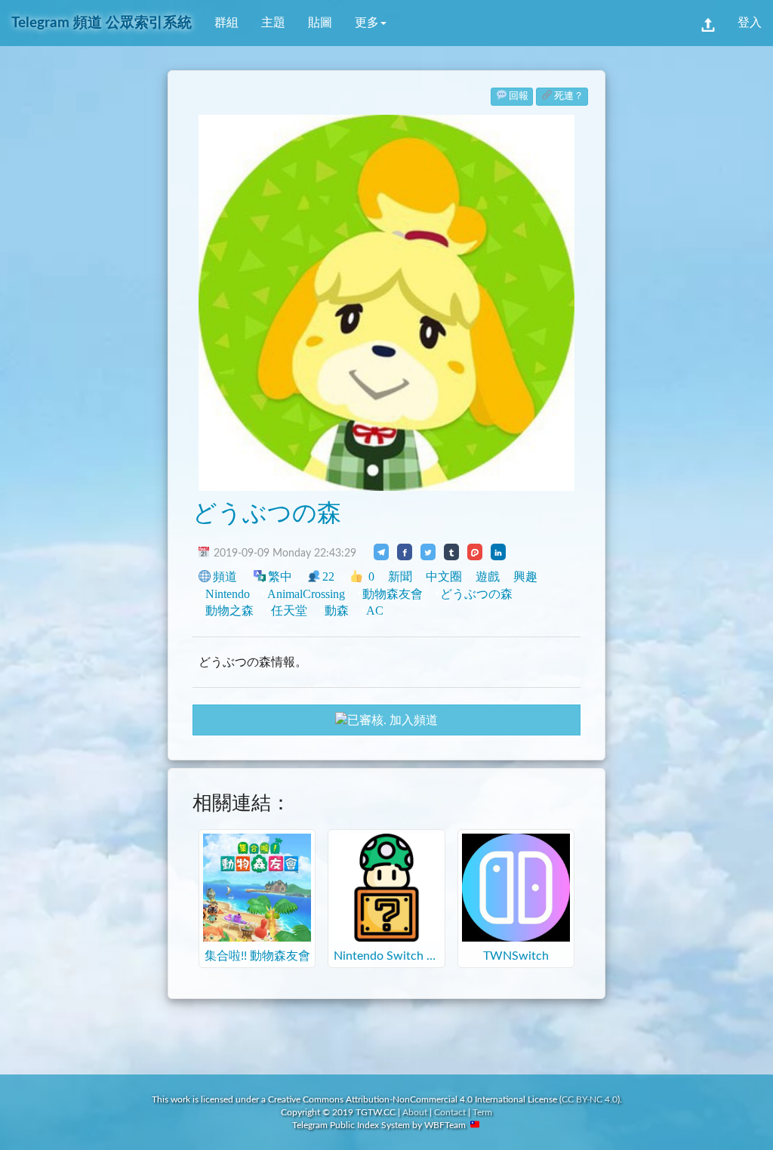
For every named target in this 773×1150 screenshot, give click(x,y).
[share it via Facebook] (404, 552)
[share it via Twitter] (428, 552)
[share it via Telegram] (381, 552)
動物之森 (229, 610)
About (414, 1112)
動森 (337, 610)
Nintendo (227, 593)
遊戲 (488, 576)
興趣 (525, 576)
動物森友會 (392, 593)
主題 (273, 23)
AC (374, 610)
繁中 (280, 576)
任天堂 (289, 610)
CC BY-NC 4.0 (589, 1099)
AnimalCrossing (306, 593)
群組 (226, 23)
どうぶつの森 (266, 513)
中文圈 (444, 576)
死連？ (569, 96)
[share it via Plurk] (474, 552)
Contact (450, 1112)
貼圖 (320, 23)
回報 (518, 96)
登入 (750, 23)
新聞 (400, 576)
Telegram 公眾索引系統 (101, 23)
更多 (367, 23)
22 (328, 576)
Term (482, 1112)
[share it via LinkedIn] (498, 552)
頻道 (225, 576)
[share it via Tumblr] (451, 552)
